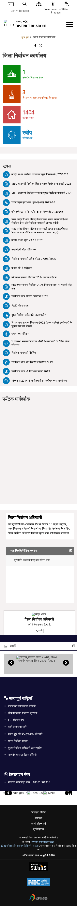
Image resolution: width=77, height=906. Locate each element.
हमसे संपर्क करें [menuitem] (38, 824)
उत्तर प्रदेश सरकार (20, 11)
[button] (40, 551)
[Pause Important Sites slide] (69, 794)
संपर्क (40, 630)
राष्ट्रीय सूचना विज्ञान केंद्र (43, 842)
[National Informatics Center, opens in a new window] (38, 882)
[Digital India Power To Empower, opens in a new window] (38, 898)
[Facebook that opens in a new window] (35, 46)
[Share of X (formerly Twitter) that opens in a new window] (40, 46)
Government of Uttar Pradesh (55, 10)
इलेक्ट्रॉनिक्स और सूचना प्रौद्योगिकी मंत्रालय (20, 846)
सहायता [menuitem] (38, 818)
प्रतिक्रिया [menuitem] (38, 829)
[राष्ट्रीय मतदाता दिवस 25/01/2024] (36, 657)
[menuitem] (10, 3)
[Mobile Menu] (69, 24)
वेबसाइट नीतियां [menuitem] (38, 812)
